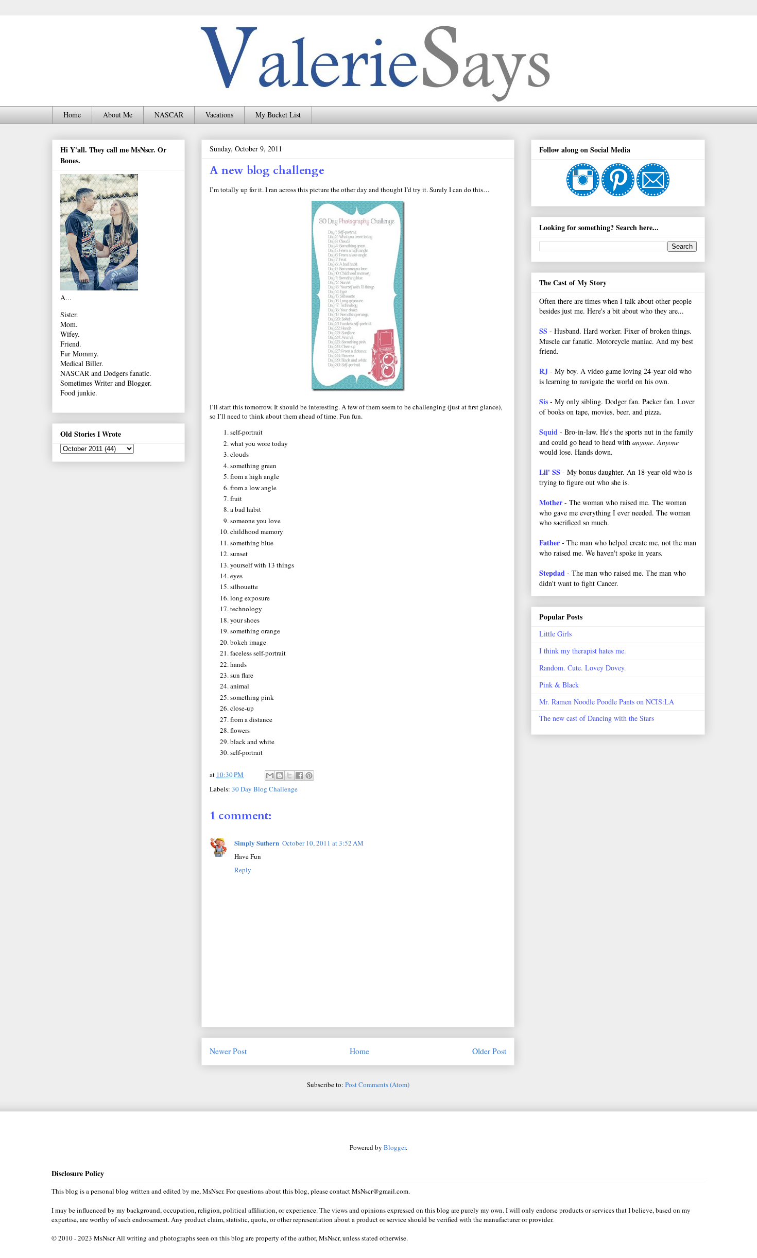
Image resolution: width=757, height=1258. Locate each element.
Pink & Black (559, 685)
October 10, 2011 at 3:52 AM (323, 843)
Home (72, 114)
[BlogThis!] (279, 775)
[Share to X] (289, 775)
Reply (242, 869)
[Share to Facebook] (299, 775)
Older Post (489, 1051)
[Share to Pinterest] (309, 775)
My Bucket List (278, 114)
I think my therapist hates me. (582, 651)
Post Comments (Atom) (377, 1084)
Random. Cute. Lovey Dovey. (582, 668)
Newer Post (228, 1051)
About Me (117, 114)
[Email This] (270, 775)
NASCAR (168, 114)
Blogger (395, 1147)
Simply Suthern (256, 843)
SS (543, 330)
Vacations (219, 114)
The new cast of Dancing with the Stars (596, 718)
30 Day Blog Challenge (265, 789)
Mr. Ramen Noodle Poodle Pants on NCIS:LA (606, 701)
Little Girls (555, 634)
